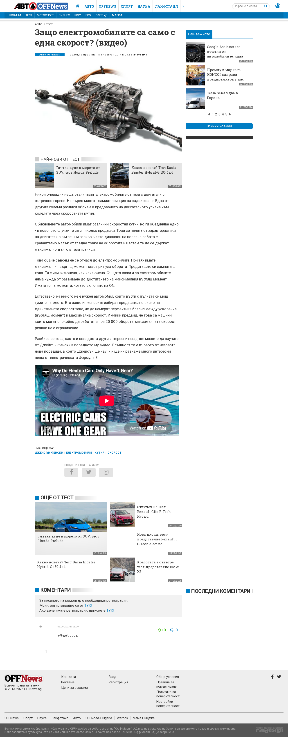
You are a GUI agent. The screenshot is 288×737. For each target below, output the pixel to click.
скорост (115, 452)
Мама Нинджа (144, 718)
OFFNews (11, 718)
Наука (143, 6)
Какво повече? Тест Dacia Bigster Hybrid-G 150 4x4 (153, 169)
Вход (112, 677)
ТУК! (110, 610)
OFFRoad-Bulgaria (99, 718)
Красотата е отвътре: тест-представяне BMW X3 (158, 567)
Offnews (107, 6)
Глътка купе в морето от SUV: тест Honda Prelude (78, 169)
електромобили (79, 452)
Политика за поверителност (168, 694)
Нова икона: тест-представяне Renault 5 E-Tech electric (157, 539)
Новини (15, 15)
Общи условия (167, 677)
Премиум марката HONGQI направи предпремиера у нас (225, 74)
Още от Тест (57, 498)
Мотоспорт (45, 15)
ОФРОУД (101, 15)
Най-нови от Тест (60, 159)
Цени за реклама (74, 688)
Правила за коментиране (166, 684)
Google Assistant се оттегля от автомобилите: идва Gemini (225, 53)
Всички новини (219, 126)
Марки (117, 15)
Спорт (127, 6)
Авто (89, 6)
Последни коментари (220, 591)
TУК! (88, 605)
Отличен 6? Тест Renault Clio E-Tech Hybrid (154, 512)
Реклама (67, 682)
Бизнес (64, 15)
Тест (29, 15)
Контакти (68, 677)
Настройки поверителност (168, 704)
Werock (122, 718)
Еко (88, 15)
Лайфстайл (166, 6)
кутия (99, 452)
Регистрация (118, 682)
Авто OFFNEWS (49, 54)
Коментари (55, 590)
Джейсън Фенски (49, 452)
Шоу (77, 15)
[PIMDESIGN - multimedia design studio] (268, 731)
